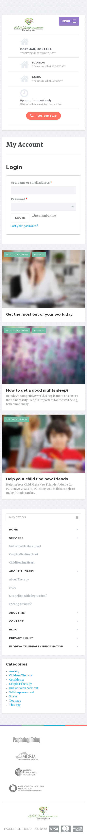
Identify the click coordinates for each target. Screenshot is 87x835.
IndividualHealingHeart (25, 546)
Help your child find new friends (37, 479)
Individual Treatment (23, 688)
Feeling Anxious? (20, 604)
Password (19, 199)
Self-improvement (17, 254)
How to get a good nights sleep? (37, 390)
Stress (13, 696)
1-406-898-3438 (46, 115)
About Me (62, 5)
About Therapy (42, 5)
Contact (76, 5)
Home (10, 5)
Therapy (39, 254)
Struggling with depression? (28, 596)
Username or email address (31, 182)
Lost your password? (24, 226)
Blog (12, 11)
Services (23, 5)
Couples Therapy (20, 684)
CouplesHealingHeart (23, 554)
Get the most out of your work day (39, 314)
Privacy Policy (27, 11)
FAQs (12, 588)
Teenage (15, 700)
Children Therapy (16, 419)
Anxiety (14, 671)
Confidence (16, 679)
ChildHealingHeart (21, 562)
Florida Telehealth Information (58, 11)
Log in (20, 217)
